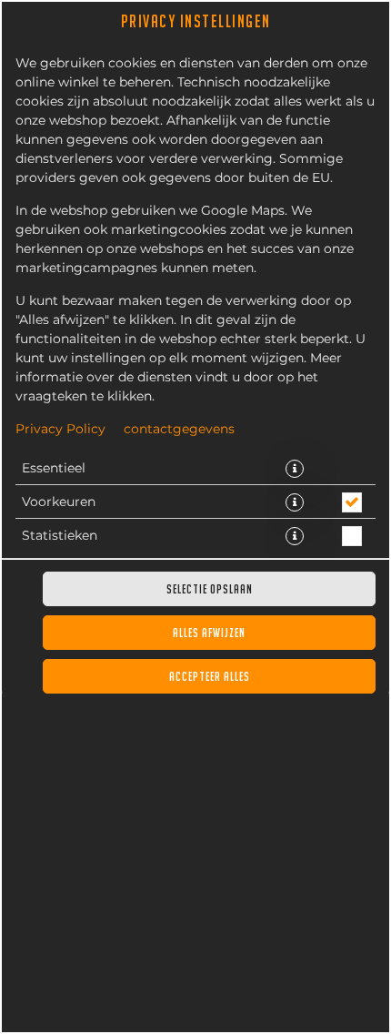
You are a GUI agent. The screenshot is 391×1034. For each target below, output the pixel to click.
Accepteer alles (209, 676)
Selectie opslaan (209, 589)
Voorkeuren (58, 502)
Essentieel (53, 468)
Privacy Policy (60, 429)
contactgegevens (179, 429)
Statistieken (59, 536)
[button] (295, 469)
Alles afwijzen (209, 632)
